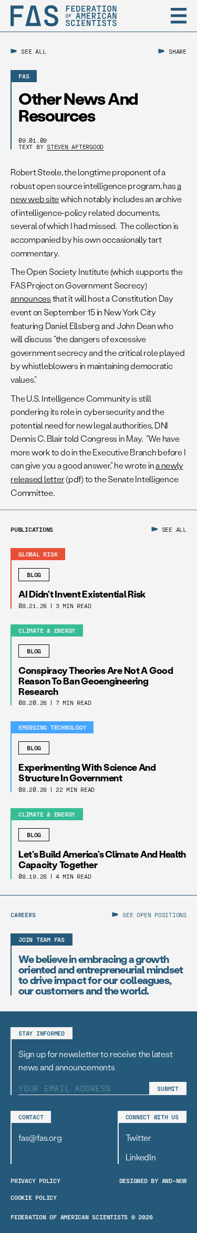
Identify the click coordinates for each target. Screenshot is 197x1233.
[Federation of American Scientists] (64, 15)
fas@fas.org (39, 1137)
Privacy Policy (35, 1180)
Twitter (138, 1137)
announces (31, 298)
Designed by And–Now (152, 1180)
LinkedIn (141, 1156)
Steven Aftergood (75, 146)
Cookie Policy (34, 1197)
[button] (178, 16)
